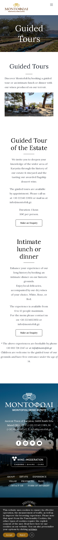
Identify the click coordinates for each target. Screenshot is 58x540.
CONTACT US (16, 485)
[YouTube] (39, 443)
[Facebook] (18, 443)
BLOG (41, 481)
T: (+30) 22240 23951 (36, 425)
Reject (22, 535)
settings (32, 529)
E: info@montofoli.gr (39, 429)
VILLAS (13, 481)
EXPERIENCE (39, 476)
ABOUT (11, 476)
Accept (9, 535)
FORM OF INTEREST (39, 485)
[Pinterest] (32, 443)
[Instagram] (25, 443)
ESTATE (23, 476)
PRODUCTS (27, 481)
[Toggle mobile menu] (51, 4)
